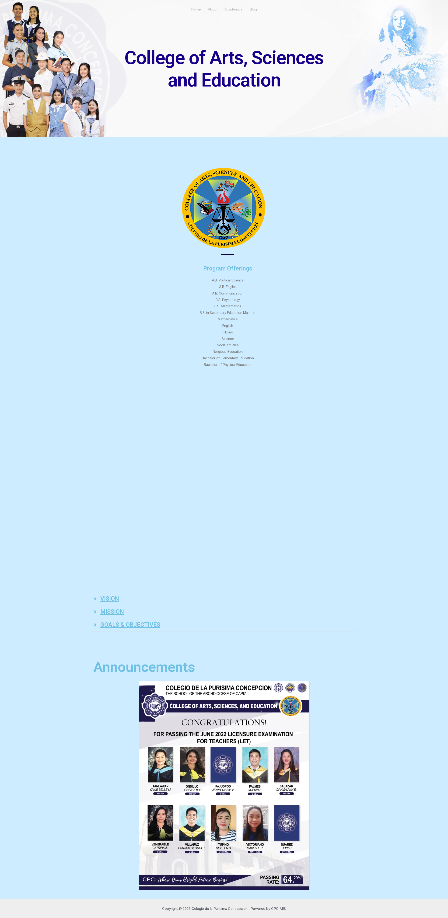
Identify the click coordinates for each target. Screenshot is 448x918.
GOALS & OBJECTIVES (130, 624)
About (212, 9)
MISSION (112, 611)
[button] (224, 598)
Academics (233, 9)
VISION (109, 598)
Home (196, 9)
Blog (253, 9)
